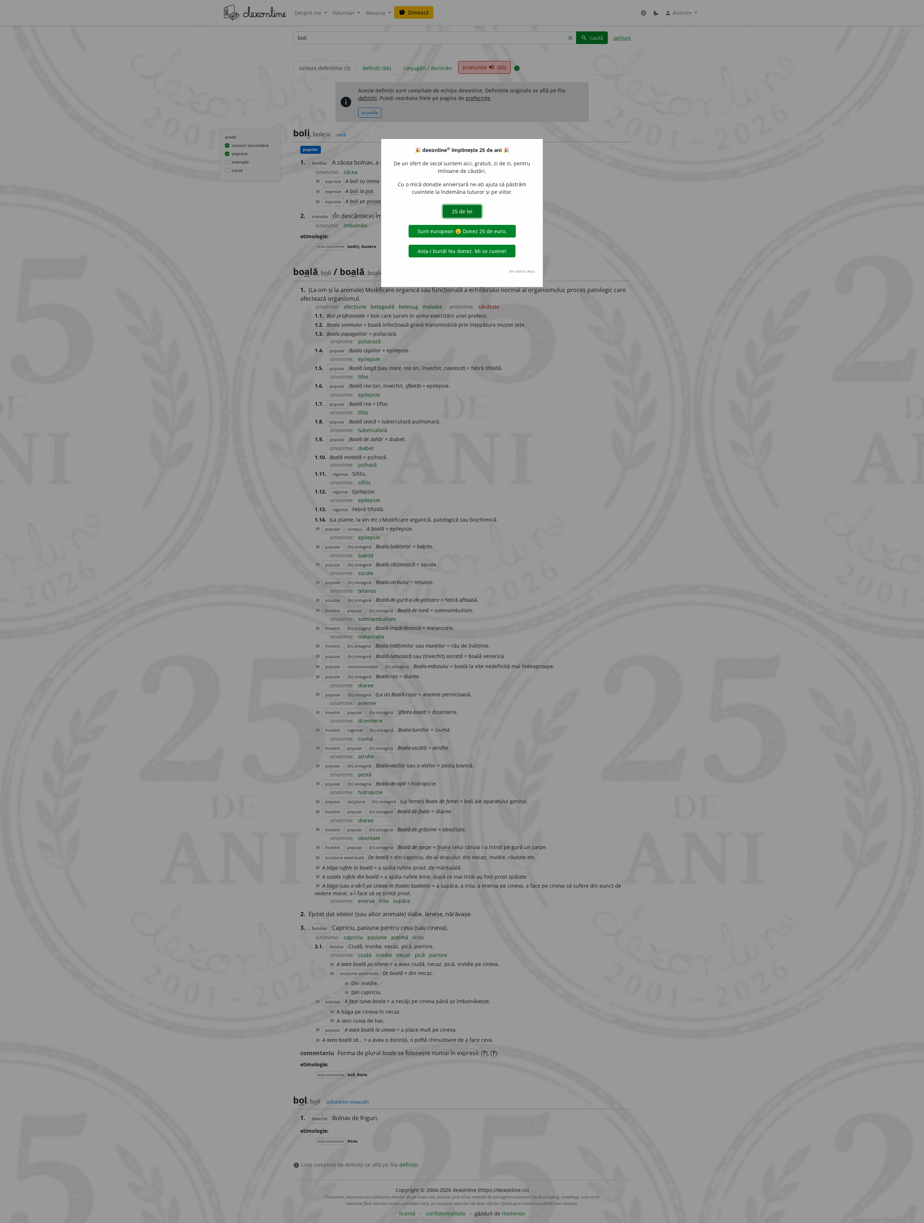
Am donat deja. (522, 271)
